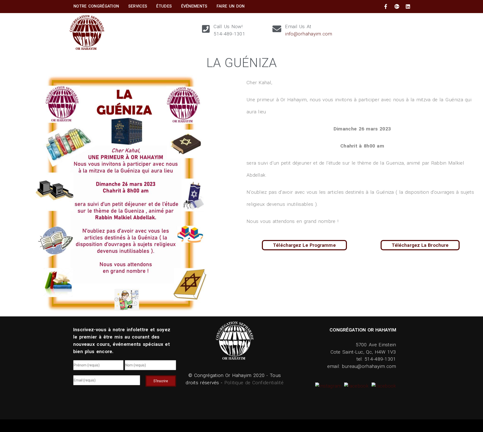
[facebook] (386, 6)
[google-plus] (397, 6)
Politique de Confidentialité (254, 383)
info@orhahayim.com (308, 34)
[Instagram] (329, 386)
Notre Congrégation (96, 6)
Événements (194, 6)
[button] (420, 245)
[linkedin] (408, 6)
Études (164, 6)
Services (137, 6)
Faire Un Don (231, 6)
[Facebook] (356, 386)
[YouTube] (383, 386)
